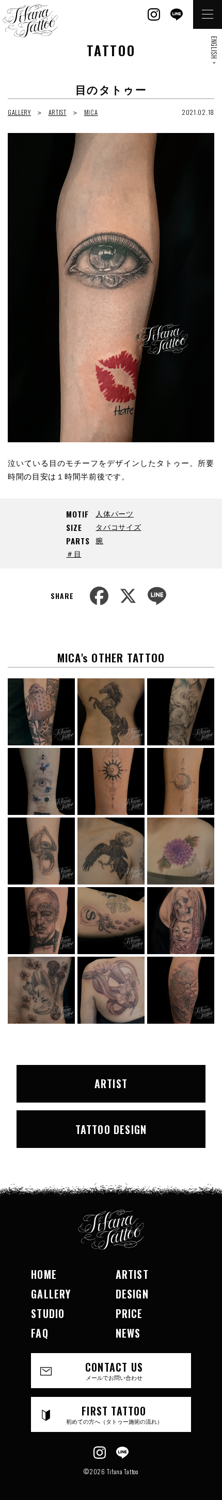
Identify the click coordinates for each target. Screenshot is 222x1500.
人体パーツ (115, 513)
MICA (91, 112)
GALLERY (19, 112)
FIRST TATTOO (114, 1414)
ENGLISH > (214, 50)
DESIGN (132, 1294)
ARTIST (58, 112)
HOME (44, 1274)
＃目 (73, 553)
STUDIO (48, 1313)
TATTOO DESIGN (111, 1129)
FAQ (40, 1333)
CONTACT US (114, 1370)
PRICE (129, 1313)
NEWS (128, 1333)
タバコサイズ (118, 526)
